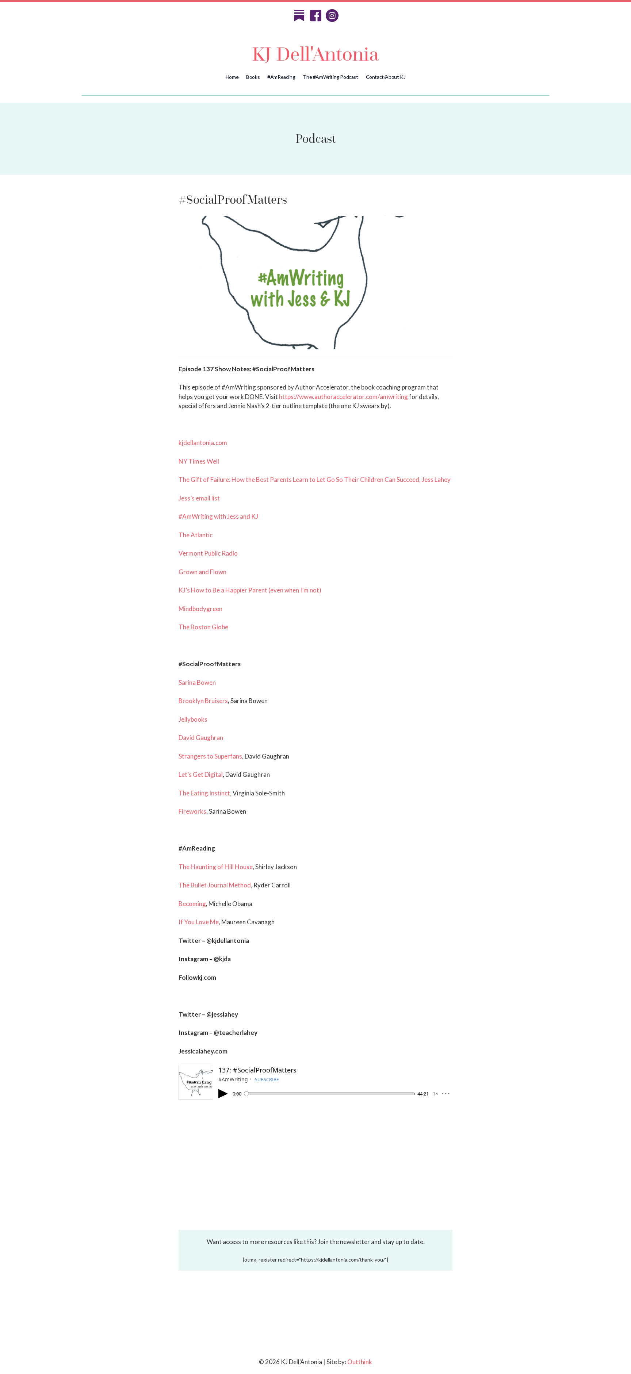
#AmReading (281, 77)
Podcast (315, 138)
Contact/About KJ (386, 77)
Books (253, 77)
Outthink (359, 1362)
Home (232, 77)
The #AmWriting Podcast (330, 77)
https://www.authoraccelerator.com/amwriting (343, 396)
